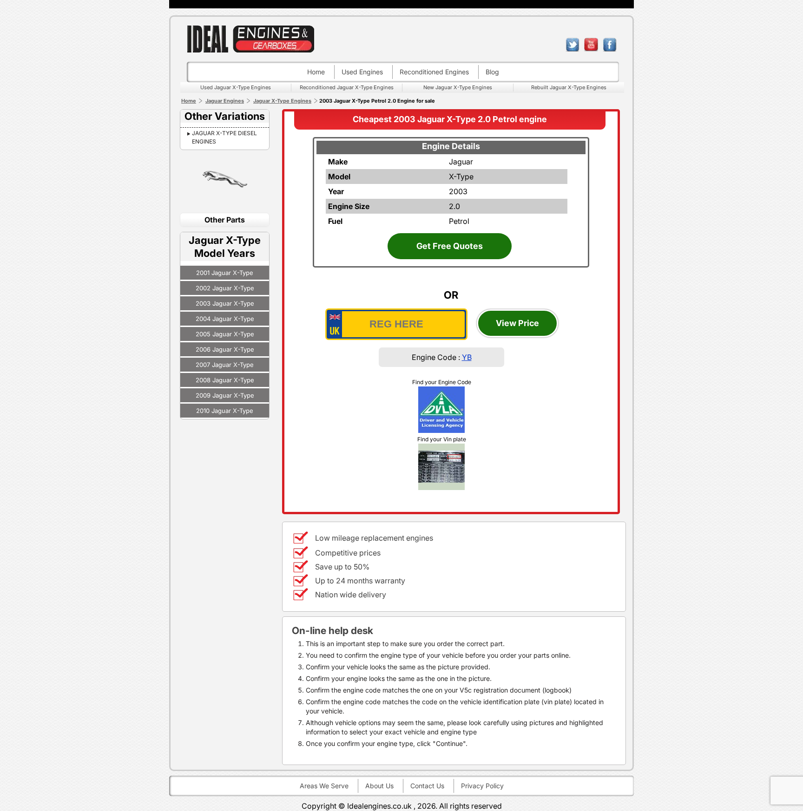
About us (379, 786)
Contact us (427, 786)
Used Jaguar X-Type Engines (235, 87)
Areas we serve (324, 786)
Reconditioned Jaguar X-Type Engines (347, 87)
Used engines (362, 72)
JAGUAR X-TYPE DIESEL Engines (224, 137)
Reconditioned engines (434, 72)
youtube (591, 45)
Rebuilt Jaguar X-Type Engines (568, 87)
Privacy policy (482, 786)
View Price (517, 323)
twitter (572, 45)
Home (316, 72)
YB (467, 357)
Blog (492, 72)
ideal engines (250, 38)
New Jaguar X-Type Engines (457, 87)
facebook (610, 45)
